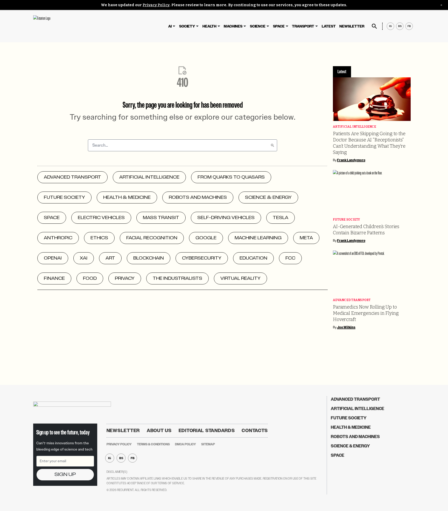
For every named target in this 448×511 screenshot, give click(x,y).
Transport (303, 26)
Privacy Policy (156, 5)
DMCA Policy (185, 444)
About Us (159, 430)
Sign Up (65, 475)
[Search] (272, 145)
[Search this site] (374, 26)
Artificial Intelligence (354, 126)
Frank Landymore (351, 160)
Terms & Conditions (153, 444)
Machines (233, 26)
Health (209, 26)
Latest (329, 26)
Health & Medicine (351, 427)
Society (187, 26)
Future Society (346, 219)
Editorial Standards (207, 430)
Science (257, 26)
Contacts (255, 430)
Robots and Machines (355, 436)
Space (279, 26)
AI (170, 26)
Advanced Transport (352, 300)
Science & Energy (350, 446)
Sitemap (208, 444)
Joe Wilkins (346, 327)
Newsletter (351, 26)
